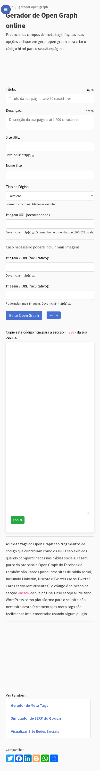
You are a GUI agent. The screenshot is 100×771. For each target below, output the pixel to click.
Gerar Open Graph (24, 315)
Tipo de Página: (17, 186)
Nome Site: (14, 165)
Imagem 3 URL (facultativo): (27, 286)
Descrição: (14, 110)
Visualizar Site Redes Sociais (35, 731)
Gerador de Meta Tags (29, 705)
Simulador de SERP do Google (36, 718)
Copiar (17, 520)
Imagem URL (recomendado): (28, 215)
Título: (11, 89)
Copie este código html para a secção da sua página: (46, 335)
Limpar (53, 315)
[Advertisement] (50, 67)
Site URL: (13, 137)
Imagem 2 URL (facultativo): (27, 258)
